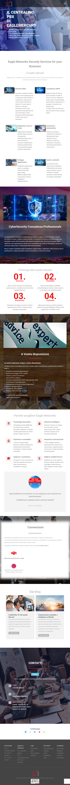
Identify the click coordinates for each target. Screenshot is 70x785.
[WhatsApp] (44, 732)
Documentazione (48, 748)
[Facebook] (35, 732)
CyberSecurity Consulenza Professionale (35, 226)
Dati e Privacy (60, 748)
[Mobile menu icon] (65, 4)
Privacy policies (35, 753)
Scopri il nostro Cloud (16, 39)
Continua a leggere (14, 633)
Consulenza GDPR (53, 89)
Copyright (33, 755)
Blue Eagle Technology (48, 778)
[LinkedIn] (25, 732)
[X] (30, 732)
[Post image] (20, 603)
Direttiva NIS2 (20, 89)
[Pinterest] (39, 732)
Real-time (20, 762)
